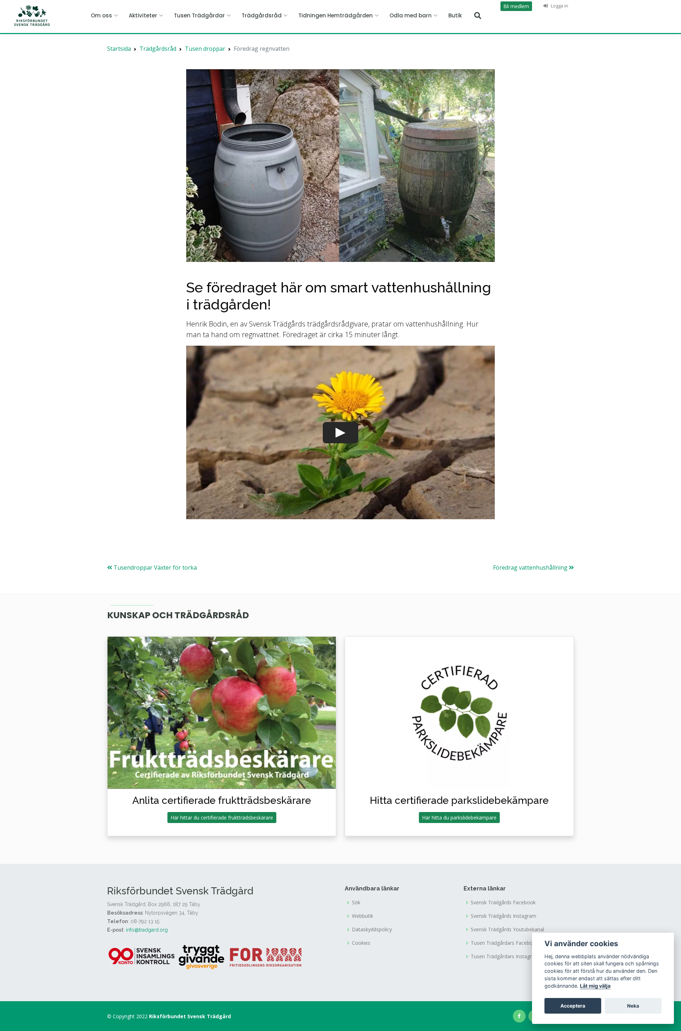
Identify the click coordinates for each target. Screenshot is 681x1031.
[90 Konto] (142, 956)
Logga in (559, 5)
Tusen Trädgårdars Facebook (504, 942)
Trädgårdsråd (157, 49)
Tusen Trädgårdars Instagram (505, 956)
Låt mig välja (595, 986)
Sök (356, 902)
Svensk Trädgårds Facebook (503, 902)
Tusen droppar (205, 49)
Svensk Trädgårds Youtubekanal (507, 929)
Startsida (119, 49)
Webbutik (362, 916)
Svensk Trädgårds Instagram (503, 916)
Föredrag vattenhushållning (531, 567)
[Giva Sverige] (201, 956)
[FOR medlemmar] (265, 956)
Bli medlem (516, 6)
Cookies (361, 942)
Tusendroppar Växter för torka (154, 567)
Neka (633, 1006)
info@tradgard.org (147, 930)
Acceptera (572, 1006)
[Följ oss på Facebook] (519, 1016)
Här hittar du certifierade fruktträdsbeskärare (222, 817)
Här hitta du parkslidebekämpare (459, 817)
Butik (455, 15)
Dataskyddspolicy (372, 929)
